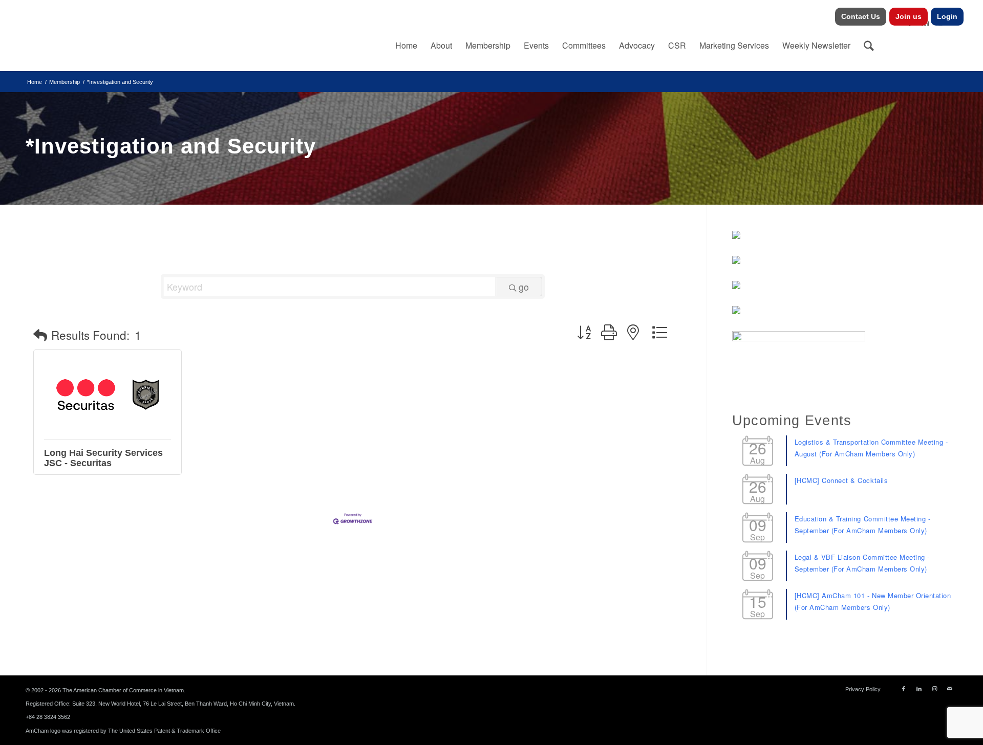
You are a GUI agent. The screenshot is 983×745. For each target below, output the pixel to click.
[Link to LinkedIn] (919, 688)
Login (947, 16)
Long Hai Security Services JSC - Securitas (103, 458)
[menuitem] (861, 17)
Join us (908, 16)
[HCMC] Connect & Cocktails (841, 480)
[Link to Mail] (949, 688)
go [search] (524, 286)
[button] (40, 334)
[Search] (869, 46)
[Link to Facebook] (903, 688)
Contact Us (860, 16)
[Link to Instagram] (934, 688)
